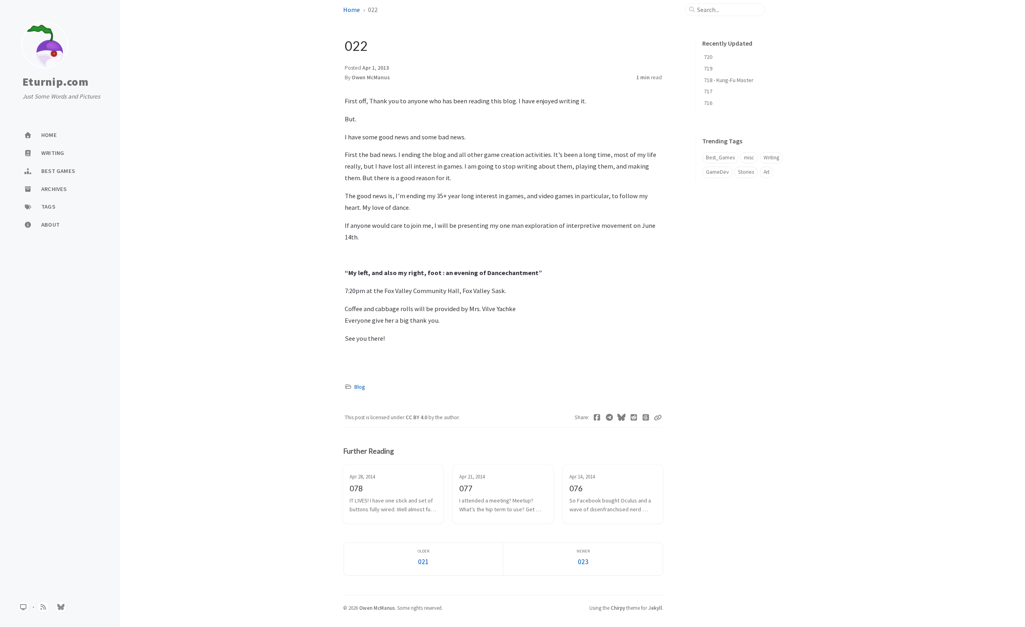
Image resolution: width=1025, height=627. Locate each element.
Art (767, 172)
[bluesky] (60, 607)
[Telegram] (609, 417)
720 (708, 56)
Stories (746, 172)
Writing (771, 157)
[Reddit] (634, 417)
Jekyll (655, 608)
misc (749, 157)
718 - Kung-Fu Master (729, 80)
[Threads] (646, 417)
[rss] (43, 607)
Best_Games (720, 157)
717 (708, 91)
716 (708, 103)
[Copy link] (658, 417)
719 (708, 68)
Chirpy (618, 608)
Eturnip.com (55, 82)
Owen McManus (371, 77)
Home (351, 10)
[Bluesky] (621, 417)
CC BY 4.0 (417, 417)
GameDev (717, 172)
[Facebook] (597, 417)
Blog (359, 387)
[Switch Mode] (23, 607)
